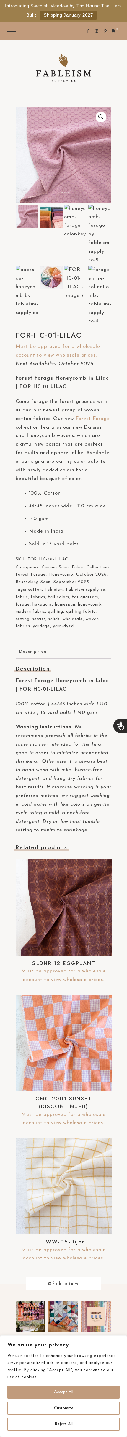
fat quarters (85, 597)
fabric (22, 597)
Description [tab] (33, 651)
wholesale (73, 619)
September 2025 (71, 582)
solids (54, 619)
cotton (35, 589)
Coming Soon (55, 567)
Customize (63, 1408)
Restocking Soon (33, 582)
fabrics (38, 597)
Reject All (64, 1424)
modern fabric (30, 611)
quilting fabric (81, 611)
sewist (38, 619)
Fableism (54, 589)
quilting (55, 611)
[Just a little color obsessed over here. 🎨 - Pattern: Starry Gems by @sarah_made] (63, 1316)
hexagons (42, 604)
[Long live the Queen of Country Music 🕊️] (30, 1316)
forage (23, 604)
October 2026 (91, 574)
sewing (23, 619)
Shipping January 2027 (68, 15)
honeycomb (89, 604)
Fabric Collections (91, 567)
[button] (101, 117)
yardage (41, 626)
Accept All (63, 1392)
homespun (65, 604)
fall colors (58, 597)
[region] (63, 1386)
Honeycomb (60, 574)
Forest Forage (93, 418)
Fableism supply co (85, 589)
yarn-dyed (63, 626)
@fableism (63, 1284)
